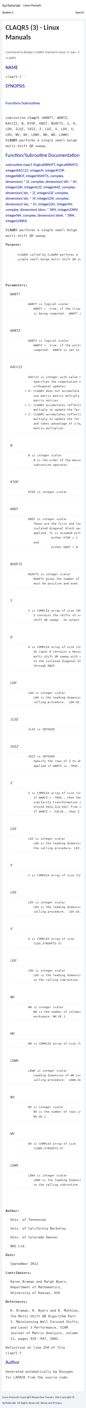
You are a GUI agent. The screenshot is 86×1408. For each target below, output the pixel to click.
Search (79, 12)
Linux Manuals (32, 5)
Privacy (57, 1403)
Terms (44, 1403)
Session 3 (7, 12)
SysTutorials (11, 5)
